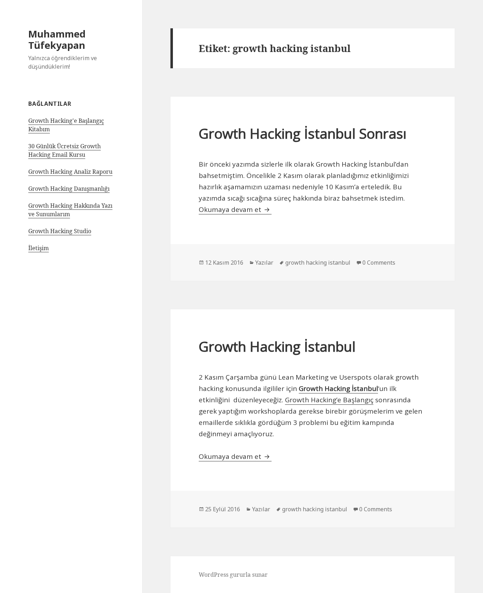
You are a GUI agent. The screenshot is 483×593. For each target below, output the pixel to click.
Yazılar (264, 262)
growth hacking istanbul (317, 262)
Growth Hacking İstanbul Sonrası (303, 133)
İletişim (38, 248)
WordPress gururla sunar (233, 574)
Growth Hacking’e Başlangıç (329, 399)
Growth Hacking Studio (59, 231)
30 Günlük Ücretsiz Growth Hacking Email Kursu (64, 150)
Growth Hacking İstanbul (277, 346)
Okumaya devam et (235, 209)
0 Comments (378, 262)
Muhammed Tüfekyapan (57, 39)
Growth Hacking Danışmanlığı (69, 188)
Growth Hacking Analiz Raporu (70, 171)
